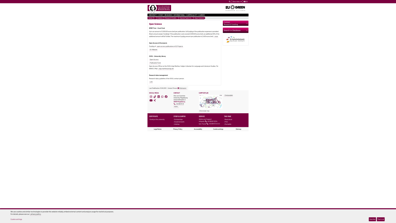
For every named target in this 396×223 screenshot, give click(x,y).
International (179, 15)
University (153, 15)
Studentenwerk (179, 122)
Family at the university (157, 119)
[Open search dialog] (229, 1)
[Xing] (155, 100)
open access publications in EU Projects (170, 46)
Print (226, 122)
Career (201, 15)
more (216, 36)
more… (176, 106)
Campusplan (229, 95)
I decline (372, 219)
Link (151, 82)
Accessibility (198, 129)
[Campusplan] (210, 108)
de (247, 1)
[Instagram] (151, 96)
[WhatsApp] (162, 96)
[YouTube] (151, 100)
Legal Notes (157, 129)
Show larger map (204, 111)
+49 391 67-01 (180, 104)
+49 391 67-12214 (212, 121)
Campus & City (192, 15)
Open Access (154, 59)
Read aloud (228, 119)
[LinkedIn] (158, 96)
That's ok (380, 219)
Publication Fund (155, 63)
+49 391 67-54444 (214, 124)
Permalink (228, 124)
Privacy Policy (177, 129)
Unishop (176, 124)
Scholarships (178, 119)
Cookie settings (218, 129)
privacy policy (36, 214)
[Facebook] (166, 96)
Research (168, 15)
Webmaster (182, 88)
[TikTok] (155, 96)
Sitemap (238, 129)
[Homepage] (159, 9)
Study (161, 15)
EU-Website (153, 49)
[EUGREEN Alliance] (237, 11)
